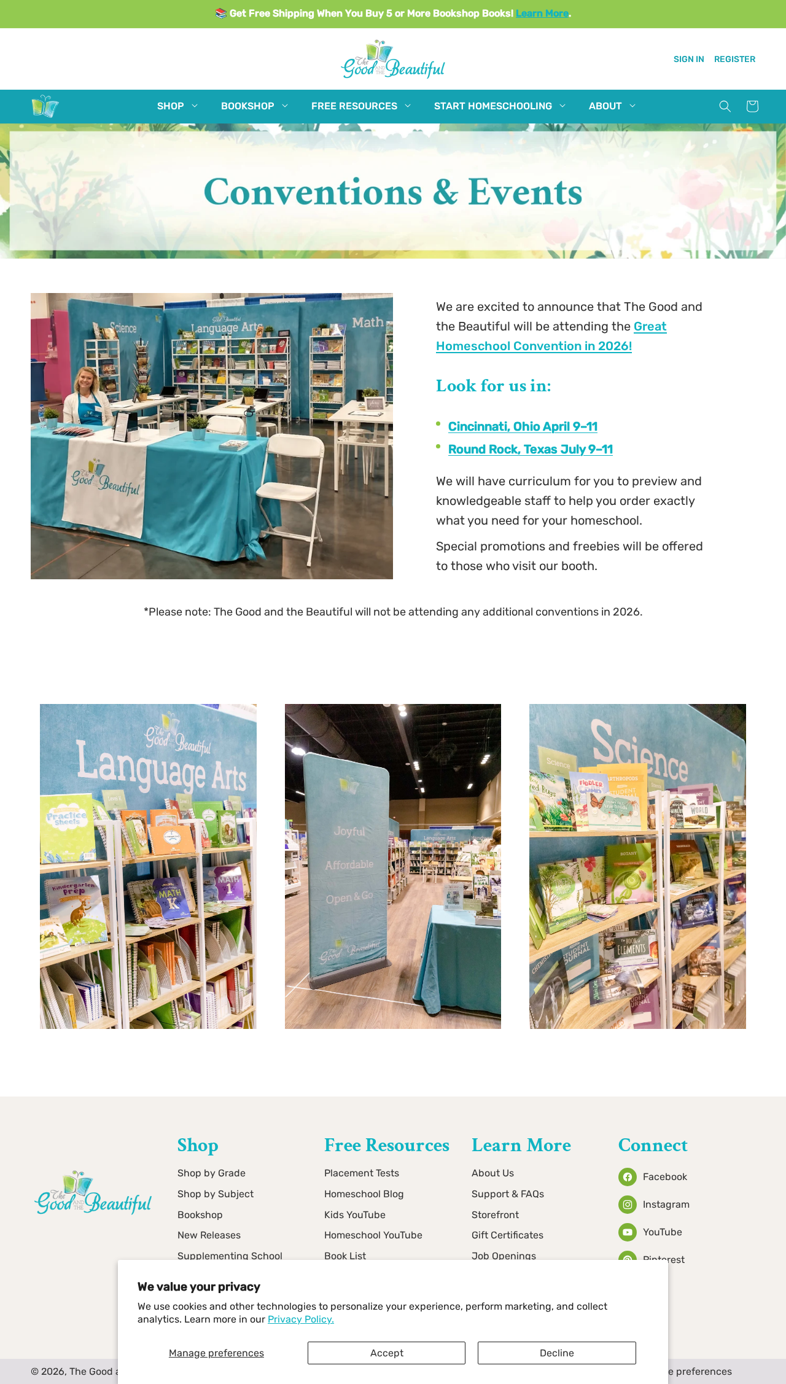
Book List (345, 1256)
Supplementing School (229, 1256)
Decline (557, 1353)
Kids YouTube (355, 1215)
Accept (386, 1353)
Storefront (495, 1215)
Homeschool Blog (364, 1194)
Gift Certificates (507, 1235)
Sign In (689, 58)
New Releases (209, 1235)
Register (734, 58)
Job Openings (504, 1256)
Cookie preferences (687, 1371)
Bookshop (200, 1215)
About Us (493, 1173)
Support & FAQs (508, 1194)
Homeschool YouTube (373, 1235)
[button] (171, 106)
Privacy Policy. (301, 1319)
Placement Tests (361, 1173)
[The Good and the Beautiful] (45, 117)
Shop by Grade (211, 1173)
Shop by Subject (215, 1194)
